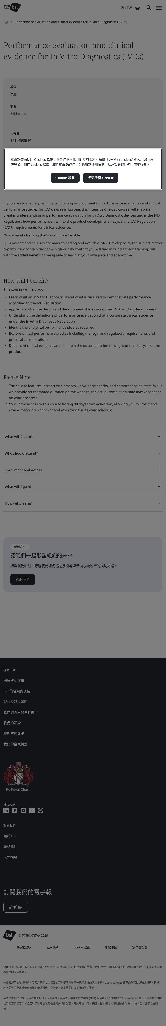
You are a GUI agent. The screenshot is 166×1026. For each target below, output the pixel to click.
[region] (83, 169)
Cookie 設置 (65, 178)
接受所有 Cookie (101, 178)
